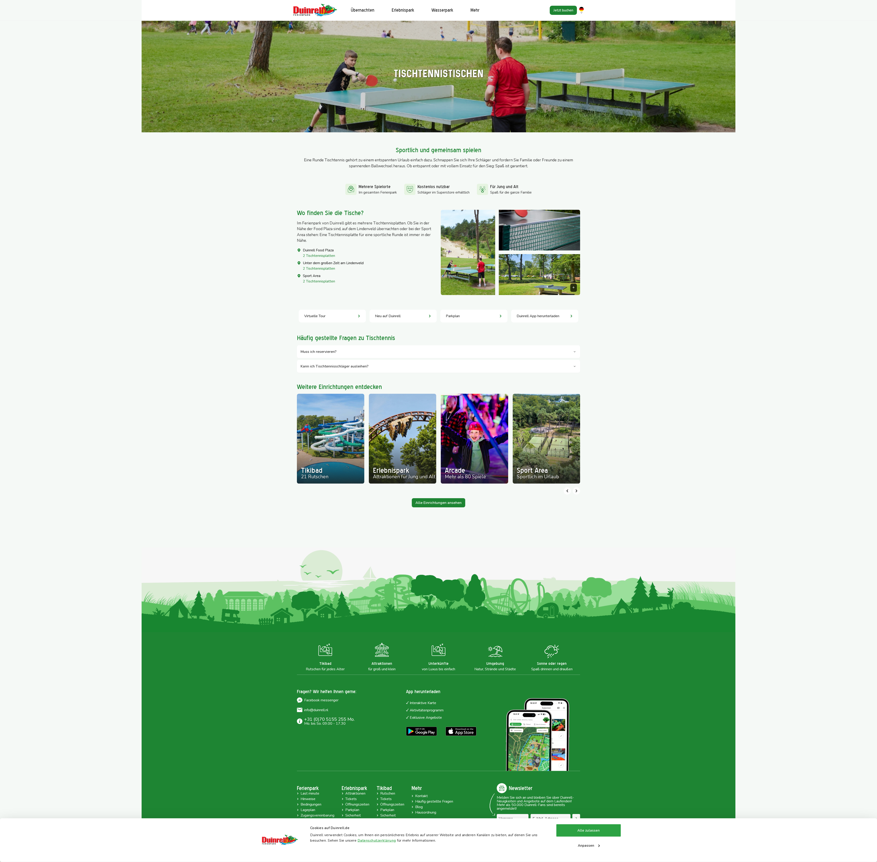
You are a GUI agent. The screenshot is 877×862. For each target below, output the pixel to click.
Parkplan (352, 809)
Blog (419, 806)
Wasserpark (442, 10)
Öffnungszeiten (357, 804)
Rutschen (387, 793)
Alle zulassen (588, 830)
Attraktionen (355, 793)
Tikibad (384, 788)
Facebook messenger (321, 700)
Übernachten (362, 10)
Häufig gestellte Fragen (434, 801)
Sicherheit (353, 815)
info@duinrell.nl (316, 710)
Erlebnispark (403, 10)
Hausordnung (425, 812)
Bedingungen (311, 804)
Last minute (310, 793)
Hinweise (308, 798)
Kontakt (421, 795)
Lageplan (308, 809)
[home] (315, 10)
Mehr (417, 788)
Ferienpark (308, 788)
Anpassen (586, 845)
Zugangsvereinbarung (317, 815)
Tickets (351, 798)
